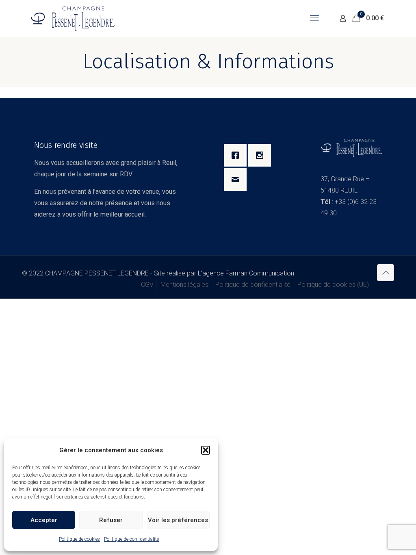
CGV (147, 284)
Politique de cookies (79, 539)
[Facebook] (237, 155)
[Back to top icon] (385, 272)
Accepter (43, 520)
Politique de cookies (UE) (333, 284)
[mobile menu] (314, 18)
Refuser (111, 520)
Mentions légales (184, 284)
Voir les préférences (178, 520)
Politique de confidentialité (131, 539)
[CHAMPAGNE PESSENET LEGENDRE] (72, 18)
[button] (206, 450)
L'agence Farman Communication (246, 273)
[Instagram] (261, 155)
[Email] (237, 179)
